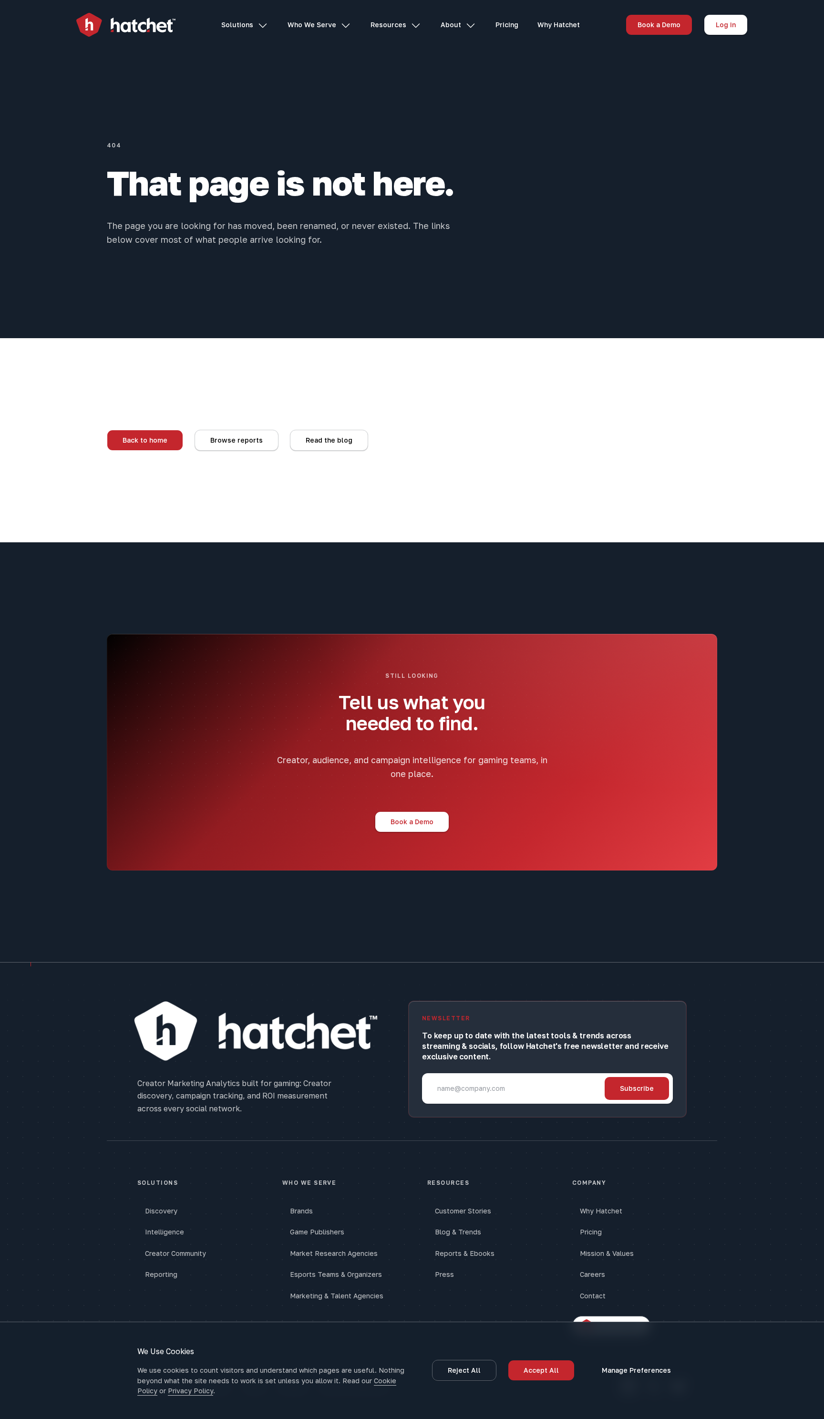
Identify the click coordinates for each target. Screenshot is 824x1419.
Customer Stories (463, 1211)
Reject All (464, 1370)
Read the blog (329, 440)
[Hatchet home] (125, 25)
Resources (388, 25)
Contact (593, 1296)
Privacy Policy (190, 1391)
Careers (592, 1274)
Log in (726, 25)
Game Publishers (317, 1232)
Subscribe (637, 1088)
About (451, 25)
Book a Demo (659, 25)
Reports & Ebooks (464, 1253)
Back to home (145, 440)
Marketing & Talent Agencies (336, 1296)
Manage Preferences (636, 1370)
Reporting (161, 1274)
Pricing (506, 25)
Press (444, 1274)
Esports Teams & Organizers (336, 1274)
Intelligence (164, 1232)
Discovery (161, 1211)
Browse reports (236, 440)
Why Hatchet (558, 25)
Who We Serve (312, 25)
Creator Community (175, 1253)
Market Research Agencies (334, 1253)
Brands (301, 1211)
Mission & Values (607, 1253)
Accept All (541, 1370)
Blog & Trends (458, 1232)
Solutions (237, 25)
